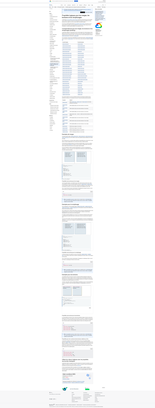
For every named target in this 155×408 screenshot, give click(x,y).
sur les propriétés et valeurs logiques (72, 19)
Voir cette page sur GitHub (66, 382)
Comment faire (51, 100)
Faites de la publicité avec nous (76, 398)
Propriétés (51, 117)
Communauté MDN (86, 394)
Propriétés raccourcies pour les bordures (71, 315)
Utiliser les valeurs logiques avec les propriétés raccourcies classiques (100, 19)
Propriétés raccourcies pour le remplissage (71, 252)
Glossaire (96, 400)
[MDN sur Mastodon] (54, 399)
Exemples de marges (98, 14)
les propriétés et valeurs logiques (80, 23)
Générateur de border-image (54, 105)
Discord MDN (85, 398)
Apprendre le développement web (100, 395)
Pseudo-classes (52, 122)
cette (78, 365)
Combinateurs (52, 120)
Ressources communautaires (87, 395)
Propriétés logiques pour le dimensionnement (54, 67)
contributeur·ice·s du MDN (80, 381)
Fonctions (51, 130)
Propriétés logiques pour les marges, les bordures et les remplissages (54, 64)
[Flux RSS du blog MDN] (55, 399)
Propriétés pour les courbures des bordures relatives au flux (75, 339)
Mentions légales (79, 404)
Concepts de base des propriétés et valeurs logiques (55, 59)
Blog (72, 395)
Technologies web (97, 394)
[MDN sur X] (52, 399)
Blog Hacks (96, 401)
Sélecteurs (51, 118)
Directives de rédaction (86, 397)
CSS (50, 11)
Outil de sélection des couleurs (54, 110)
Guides (50, 13)
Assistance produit (74, 401)
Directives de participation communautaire (89, 404)
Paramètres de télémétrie (71, 404)
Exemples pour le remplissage (99, 15)
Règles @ (51, 125)
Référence (51, 115)
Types (51, 128)
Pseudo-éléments (52, 123)
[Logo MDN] (51, 392)
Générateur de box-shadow (54, 108)
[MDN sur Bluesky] (51, 399)
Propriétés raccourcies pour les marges (70, 181)
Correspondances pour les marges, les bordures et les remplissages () (99, 12)
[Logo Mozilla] (51, 404)
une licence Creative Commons (98, 406)
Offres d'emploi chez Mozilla (76, 397)
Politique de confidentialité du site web (61, 404)
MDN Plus (73, 400)
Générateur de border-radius (54, 107)
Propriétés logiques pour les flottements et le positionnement (55, 61)
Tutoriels (96, 398)
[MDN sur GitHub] (49, 399)
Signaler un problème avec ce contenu (77, 382)
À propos (73, 394)
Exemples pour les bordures (99, 17)
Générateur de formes (53, 113)
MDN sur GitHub (85, 400)
